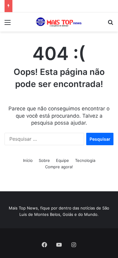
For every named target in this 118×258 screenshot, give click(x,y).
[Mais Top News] (59, 22)
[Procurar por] (110, 24)
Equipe (62, 160)
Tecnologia (85, 160)
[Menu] (8, 24)
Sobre (44, 160)
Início (28, 160)
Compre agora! (59, 166)
